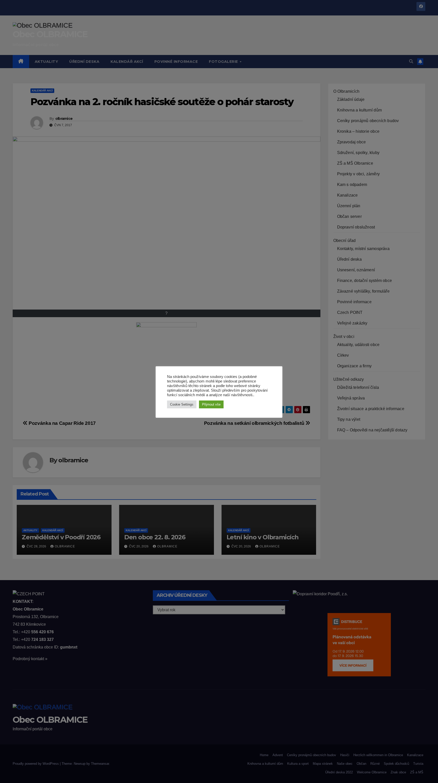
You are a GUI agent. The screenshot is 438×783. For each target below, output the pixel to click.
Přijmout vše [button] (211, 404)
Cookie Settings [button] (181, 404)
